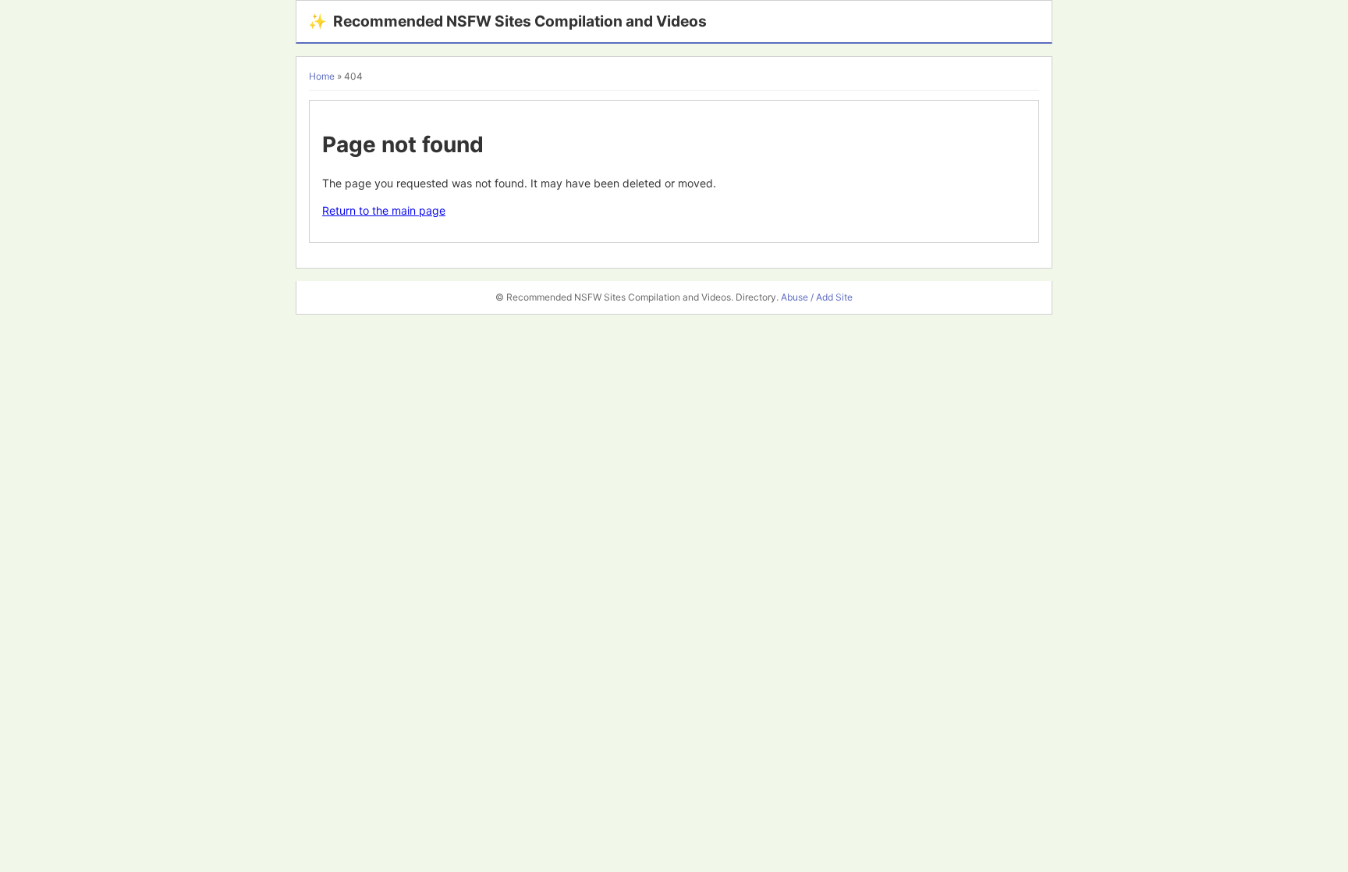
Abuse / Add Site (817, 297)
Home (322, 76)
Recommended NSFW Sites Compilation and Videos (507, 21)
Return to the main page (383, 210)
